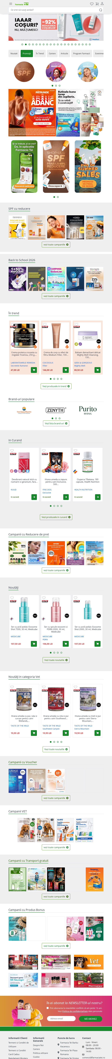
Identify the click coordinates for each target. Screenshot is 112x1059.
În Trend (40, 53)
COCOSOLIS (48, 362)
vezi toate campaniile (55, 244)
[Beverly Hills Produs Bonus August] (56, 928)
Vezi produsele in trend (54, 386)
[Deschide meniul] (10, 4)
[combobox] (56, 10)
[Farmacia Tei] (22, 3)
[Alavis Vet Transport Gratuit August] (84, 830)
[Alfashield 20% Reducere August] (75, 553)
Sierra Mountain (81, 728)
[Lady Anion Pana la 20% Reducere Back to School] (37, 279)
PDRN (45, 639)
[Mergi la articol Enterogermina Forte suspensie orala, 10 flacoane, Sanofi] (86, 44)
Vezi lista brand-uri (55, 423)
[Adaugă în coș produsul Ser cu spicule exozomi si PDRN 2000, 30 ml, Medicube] (66, 644)
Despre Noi (38, 1045)
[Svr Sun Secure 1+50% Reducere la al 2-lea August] (56, 226)
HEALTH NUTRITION (83, 489)
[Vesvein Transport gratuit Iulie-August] (37, 879)
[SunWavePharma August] (92, 125)
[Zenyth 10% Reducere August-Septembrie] (95, 553)
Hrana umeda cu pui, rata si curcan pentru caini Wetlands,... (24, 718)
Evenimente (100, 53)
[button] (34, 497)
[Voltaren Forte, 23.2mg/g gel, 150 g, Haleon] (32, 112)
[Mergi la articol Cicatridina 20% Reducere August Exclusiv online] (29, 44)
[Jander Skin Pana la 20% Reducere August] (56, 553)
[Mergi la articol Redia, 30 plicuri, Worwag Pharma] (50, 44)
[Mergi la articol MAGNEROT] (33, 44)
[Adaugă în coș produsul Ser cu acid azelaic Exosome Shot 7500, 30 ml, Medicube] (34, 644)
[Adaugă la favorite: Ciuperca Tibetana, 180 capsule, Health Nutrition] (75, 450)
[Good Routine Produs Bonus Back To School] (80, 101)
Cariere (52, 53)
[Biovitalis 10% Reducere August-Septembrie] (17, 553)
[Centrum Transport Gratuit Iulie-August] (75, 879)
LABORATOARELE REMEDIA (23, 362)
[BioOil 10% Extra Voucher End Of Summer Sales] (56, 781)
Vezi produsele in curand (55, 517)
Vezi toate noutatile (54, 660)
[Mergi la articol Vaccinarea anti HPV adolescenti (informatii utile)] (72, 44)
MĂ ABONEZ (90, 1018)
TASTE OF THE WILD (20, 725)
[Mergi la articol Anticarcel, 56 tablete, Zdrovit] (79, 44)
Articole (64, 53)
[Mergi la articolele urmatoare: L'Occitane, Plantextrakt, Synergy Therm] (59, 418)
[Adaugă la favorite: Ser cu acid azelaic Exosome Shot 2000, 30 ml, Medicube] (75, 597)
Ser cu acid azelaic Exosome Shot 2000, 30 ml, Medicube (87, 627)
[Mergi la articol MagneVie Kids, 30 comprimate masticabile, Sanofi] (58, 44)
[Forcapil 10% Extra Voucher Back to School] (75, 279)
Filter (45, 365)
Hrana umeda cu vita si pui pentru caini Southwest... (55, 717)
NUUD (13, 489)
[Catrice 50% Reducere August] (37, 553)
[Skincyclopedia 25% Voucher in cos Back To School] (95, 279)
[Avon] (56, 980)
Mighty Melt (79, 365)
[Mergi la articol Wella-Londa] (36, 44)
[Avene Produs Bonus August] (37, 227)
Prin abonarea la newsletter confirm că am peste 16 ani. (76, 1008)
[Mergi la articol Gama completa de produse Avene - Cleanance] (26, 44)
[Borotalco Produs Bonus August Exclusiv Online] (95, 928)
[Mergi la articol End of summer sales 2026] (54, 44)
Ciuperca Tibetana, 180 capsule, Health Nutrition (87, 480)
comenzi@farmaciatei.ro (93, 1057)
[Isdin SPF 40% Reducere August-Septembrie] (95, 227)
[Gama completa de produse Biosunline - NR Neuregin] (23, 980)
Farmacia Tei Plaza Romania (68, 1052)
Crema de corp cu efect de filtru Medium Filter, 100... (56, 353)
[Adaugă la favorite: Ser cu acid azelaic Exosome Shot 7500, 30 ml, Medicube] (12, 597)
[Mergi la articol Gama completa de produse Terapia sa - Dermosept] (90, 44)
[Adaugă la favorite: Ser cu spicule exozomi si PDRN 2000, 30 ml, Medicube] (43, 597)
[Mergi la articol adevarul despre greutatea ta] (65, 44)
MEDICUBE (15, 636)
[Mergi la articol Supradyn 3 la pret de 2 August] (43, 44)
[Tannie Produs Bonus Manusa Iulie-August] (17, 928)
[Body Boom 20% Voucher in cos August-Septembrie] (37, 781)
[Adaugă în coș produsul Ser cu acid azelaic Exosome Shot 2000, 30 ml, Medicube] (98, 644)
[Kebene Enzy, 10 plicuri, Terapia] (56, 962)
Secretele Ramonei (19, 365)
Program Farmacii (81, 53)
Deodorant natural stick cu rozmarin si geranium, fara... (24, 480)
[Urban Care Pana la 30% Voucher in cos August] (95, 781)
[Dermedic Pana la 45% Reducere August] (17, 227)
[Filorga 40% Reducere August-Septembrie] (75, 227)
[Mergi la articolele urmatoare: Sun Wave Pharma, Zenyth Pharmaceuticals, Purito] (52, 418)
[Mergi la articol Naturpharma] (22, 44)
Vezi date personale (80, 1011)
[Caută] (100, 9)
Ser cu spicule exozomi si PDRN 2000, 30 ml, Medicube (56, 629)
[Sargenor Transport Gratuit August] (95, 879)
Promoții (27, 53)
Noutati (14, 53)
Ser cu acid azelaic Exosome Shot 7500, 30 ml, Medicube (24, 627)
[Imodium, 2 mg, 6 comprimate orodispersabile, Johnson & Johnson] (68, 125)
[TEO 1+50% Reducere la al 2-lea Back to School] (17, 279)
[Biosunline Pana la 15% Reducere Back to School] (56, 279)
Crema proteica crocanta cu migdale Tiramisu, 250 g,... (24, 353)
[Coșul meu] (97, 3)
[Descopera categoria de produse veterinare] (89, 962)
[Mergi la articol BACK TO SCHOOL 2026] (40, 44)
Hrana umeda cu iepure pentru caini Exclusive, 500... (56, 481)
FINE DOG (47, 489)
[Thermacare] (89, 980)
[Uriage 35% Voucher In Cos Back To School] (17, 781)
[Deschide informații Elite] (13, 327)
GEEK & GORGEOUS (83, 362)
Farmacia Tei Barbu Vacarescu (69, 1044)
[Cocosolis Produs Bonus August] (37, 928)
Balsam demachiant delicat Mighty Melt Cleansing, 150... (87, 355)
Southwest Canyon (51, 728)
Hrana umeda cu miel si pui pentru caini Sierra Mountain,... (88, 718)
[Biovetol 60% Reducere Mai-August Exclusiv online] (46, 830)
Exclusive (47, 492)
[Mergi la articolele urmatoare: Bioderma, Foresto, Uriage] (56, 418)
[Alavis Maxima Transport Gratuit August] (56, 879)
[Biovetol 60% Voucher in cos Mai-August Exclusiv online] (26, 830)
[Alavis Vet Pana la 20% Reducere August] (65, 830)
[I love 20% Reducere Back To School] (75, 781)
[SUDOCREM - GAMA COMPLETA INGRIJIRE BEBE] (23, 962)
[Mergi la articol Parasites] (61, 44)
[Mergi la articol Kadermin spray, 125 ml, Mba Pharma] (68, 44)
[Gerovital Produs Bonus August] (75, 928)
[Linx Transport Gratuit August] (17, 879)
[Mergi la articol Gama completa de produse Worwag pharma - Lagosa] (82, 44)
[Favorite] (92, 3)
